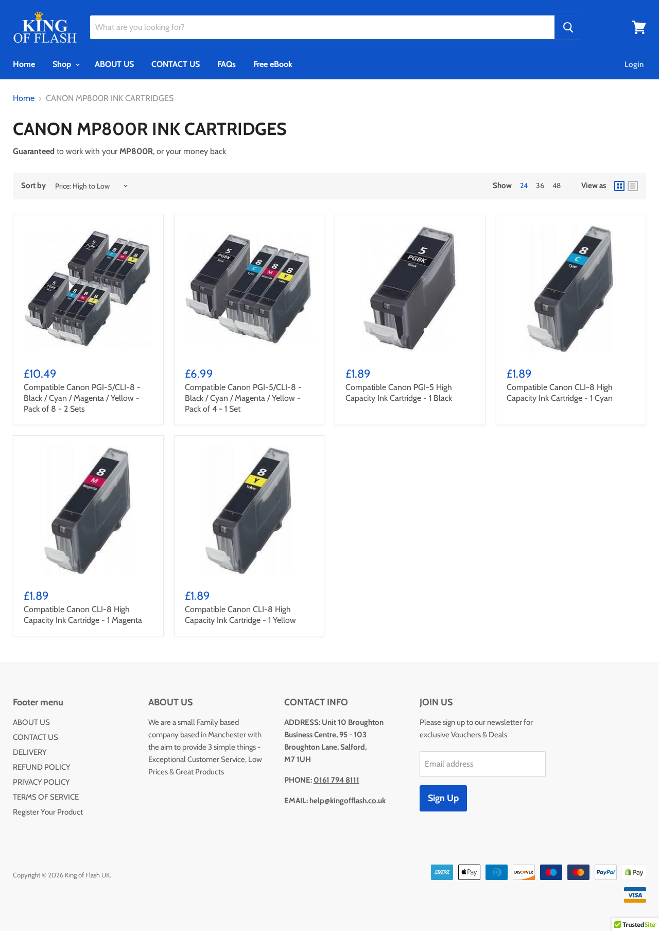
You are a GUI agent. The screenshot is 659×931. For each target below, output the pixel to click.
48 (556, 185)
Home (24, 64)
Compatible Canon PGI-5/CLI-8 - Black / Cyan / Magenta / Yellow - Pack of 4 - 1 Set (243, 398)
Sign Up (443, 798)
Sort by (33, 185)
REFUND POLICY (42, 767)
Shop (63, 64)
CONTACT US (175, 64)
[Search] (568, 27)
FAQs (226, 64)
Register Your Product (48, 812)
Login (634, 64)
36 (540, 185)
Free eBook (272, 64)
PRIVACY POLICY (41, 782)
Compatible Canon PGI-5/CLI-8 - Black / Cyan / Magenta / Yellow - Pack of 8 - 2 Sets (82, 398)
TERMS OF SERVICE (46, 797)
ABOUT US (114, 64)
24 (524, 185)
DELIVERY (30, 752)
